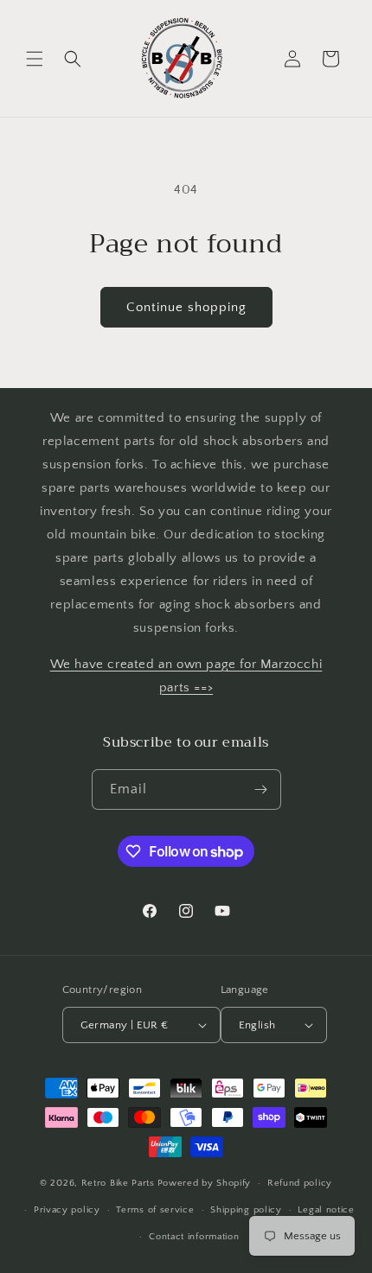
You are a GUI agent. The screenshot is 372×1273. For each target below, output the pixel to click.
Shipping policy (246, 1210)
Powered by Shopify (204, 1183)
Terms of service (155, 1210)
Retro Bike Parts (118, 1183)
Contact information (194, 1237)
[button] (35, 59)
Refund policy (299, 1183)
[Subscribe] (261, 789)
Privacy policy (67, 1210)
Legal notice (326, 1210)
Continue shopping (186, 307)
